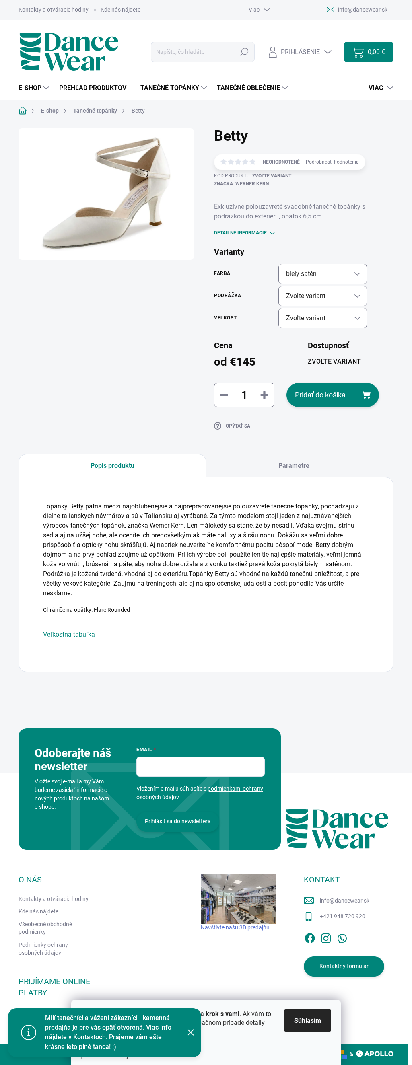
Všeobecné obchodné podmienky (45, 928)
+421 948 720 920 (342, 916)
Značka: (241, 184)
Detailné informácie (240, 233)
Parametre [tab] (293, 465)
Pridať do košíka (320, 395)
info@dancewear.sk (344, 900)
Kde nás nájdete (120, 9)
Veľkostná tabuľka (69, 634)
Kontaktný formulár (344, 966)
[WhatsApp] (342, 937)
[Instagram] (326, 937)
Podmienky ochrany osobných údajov (43, 949)
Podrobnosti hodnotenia (332, 162)
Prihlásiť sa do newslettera (178, 821)
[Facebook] (310, 937)
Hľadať (244, 52)
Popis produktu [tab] (112, 465)
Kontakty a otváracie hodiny (54, 9)
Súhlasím (307, 1020)
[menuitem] (35, 88)
